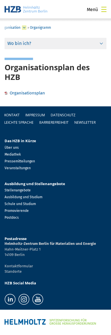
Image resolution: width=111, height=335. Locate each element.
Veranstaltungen (18, 168)
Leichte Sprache (19, 122)
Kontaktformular (19, 266)
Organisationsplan (27, 93)
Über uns (12, 148)
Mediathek (13, 154)
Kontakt (12, 115)
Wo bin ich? (19, 43)
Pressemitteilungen (20, 161)
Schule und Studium (20, 204)
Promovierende (17, 211)
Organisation (10, 28)
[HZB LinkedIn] (10, 299)
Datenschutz (63, 115)
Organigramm (40, 28)
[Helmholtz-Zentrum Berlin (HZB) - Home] (26, 9)
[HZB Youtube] (37, 299)
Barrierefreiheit (54, 122)
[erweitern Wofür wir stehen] (24, 27)
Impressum (35, 115)
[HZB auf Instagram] (23, 299)
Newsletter (85, 122)
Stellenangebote (18, 190)
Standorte (13, 271)
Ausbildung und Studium (23, 197)
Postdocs (12, 218)
